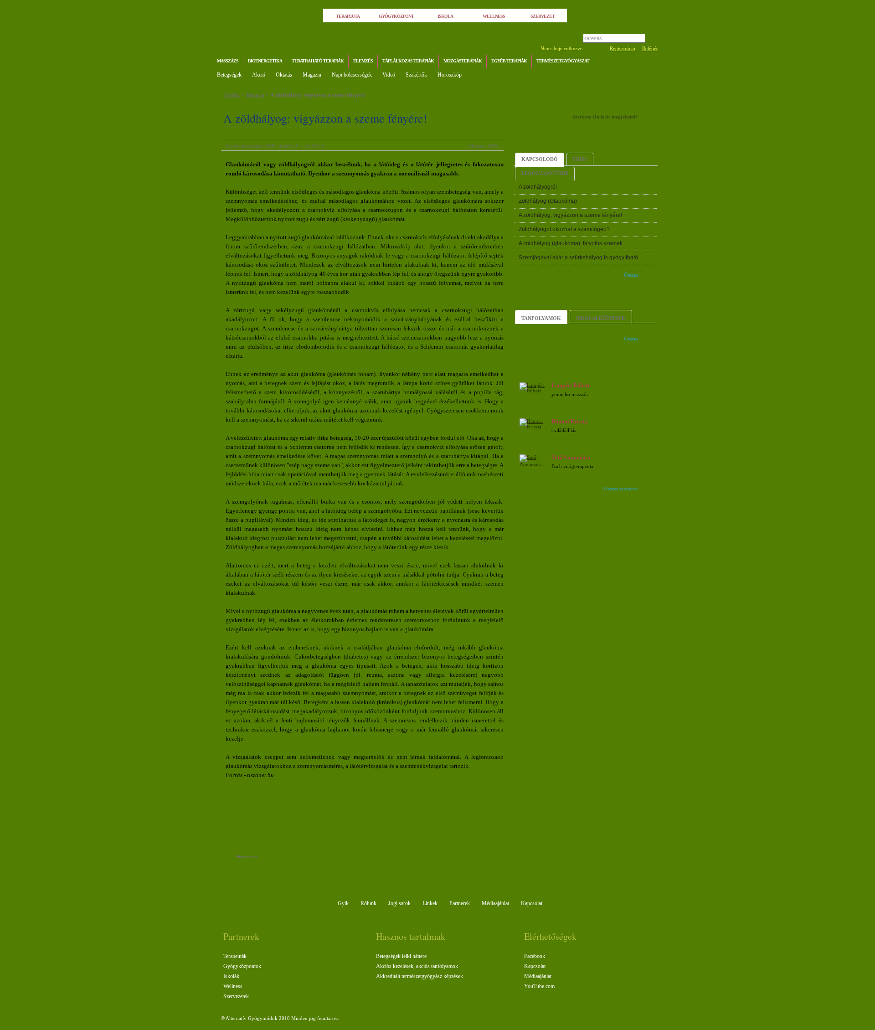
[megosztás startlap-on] (281, 857)
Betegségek (229, 75)
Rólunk (368, 903)
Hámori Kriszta (569, 421)
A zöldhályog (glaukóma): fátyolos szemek (571, 243)
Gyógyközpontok (242, 966)
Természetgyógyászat (562, 60)
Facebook (534, 956)
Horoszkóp (450, 75)
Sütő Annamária (570, 457)
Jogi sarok (399, 903)
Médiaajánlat (495, 903)
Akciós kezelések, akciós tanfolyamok (417, 966)
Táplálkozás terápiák (408, 60)
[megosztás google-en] (308, 857)
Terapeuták (235, 956)
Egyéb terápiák (509, 60)
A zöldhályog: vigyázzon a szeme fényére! (317, 95)
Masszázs (227, 60)
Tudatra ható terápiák (318, 60)
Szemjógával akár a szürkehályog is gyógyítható (578, 257)
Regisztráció (622, 48)
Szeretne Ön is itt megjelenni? (605, 116)
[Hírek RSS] (649, 62)
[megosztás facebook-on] (272, 857)
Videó (388, 75)
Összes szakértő (621, 488)
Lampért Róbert (570, 385)
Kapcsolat (531, 903)
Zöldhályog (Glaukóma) (548, 201)
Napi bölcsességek (352, 75)
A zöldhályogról (538, 187)
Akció (258, 75)
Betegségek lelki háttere (401, 956)
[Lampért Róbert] (534, 390)
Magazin (312, 75)
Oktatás (284, 75)
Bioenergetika (265, 60)
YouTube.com (539, 986)
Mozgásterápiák (462, 60)
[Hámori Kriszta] (534, 426)
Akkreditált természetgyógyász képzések (419, 976)
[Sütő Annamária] (534, 464)
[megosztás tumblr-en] (290, 857)
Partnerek (459, 903)
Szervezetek (236, 996)
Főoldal (231, 95)
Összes (631, 275)
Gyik (343, 903)
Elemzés (363, 60)
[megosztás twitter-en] (299, 857)
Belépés (650, 48)
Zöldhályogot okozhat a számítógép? (564, 229)
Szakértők (416, 75)
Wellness (232, 986)
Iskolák (231, 976)
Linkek (430, 903)
